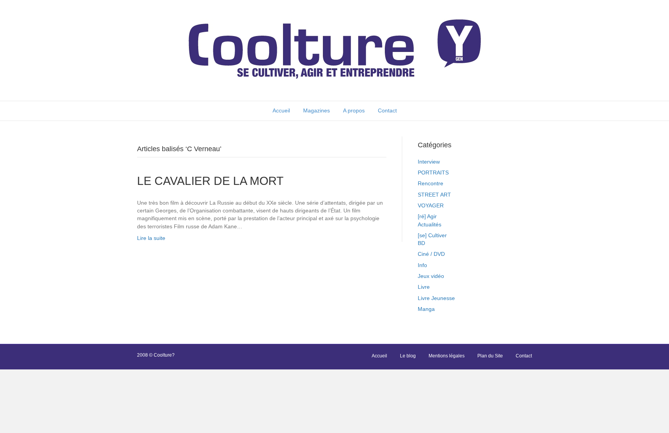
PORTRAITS (433, 172)
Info (422, 265)
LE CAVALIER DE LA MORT (210, 180)
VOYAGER (431, 205)
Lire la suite (151, 238)
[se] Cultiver (432, 235)
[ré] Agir (427, 216)
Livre (424, 287)
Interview (429, 162)
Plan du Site (490, 356)
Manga (426, 309)
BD (421, 243)
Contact (387, 110)
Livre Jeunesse (436, 298)
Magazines (316, 110)
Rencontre (430, 183)
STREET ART (434, 194)
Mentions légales (447, 356)
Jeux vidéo (431, 276)
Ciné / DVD (431, 254)
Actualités (429, 224)
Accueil (281, 110)
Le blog (408, 356)
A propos (354, 110)
